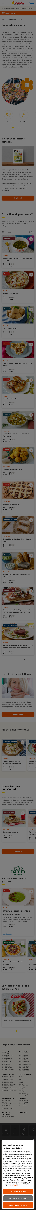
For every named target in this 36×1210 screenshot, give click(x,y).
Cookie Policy (13, 1186)
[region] (18, 1174)
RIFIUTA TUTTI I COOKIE (18, 1198)
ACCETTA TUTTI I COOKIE (18, 1205)
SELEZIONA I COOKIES (18, 1192)
